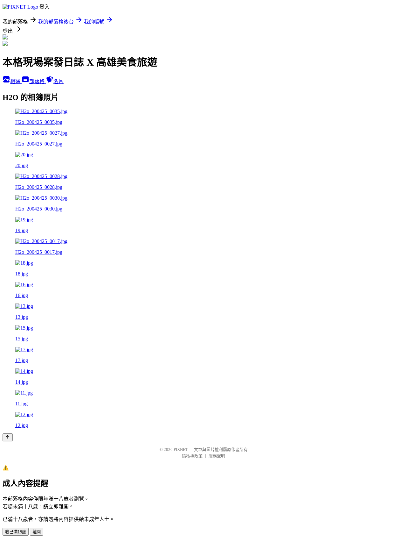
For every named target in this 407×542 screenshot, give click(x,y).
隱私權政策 (192, 455)
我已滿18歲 (15, 532)
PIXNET (181, 449)
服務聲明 (217, 455)
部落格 (37, 81)
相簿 (16, 81)
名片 (58, 81)
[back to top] (8, 437)
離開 (36, 532)
